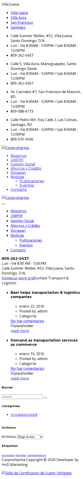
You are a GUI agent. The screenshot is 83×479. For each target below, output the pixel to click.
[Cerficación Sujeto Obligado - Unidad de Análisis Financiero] (37, 473)
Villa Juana (19, 12)
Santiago (18, 27)
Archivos (9, 436)
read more (20, 331)
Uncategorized (24, 415)
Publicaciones (31, 181)
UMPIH (17, 160)
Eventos (26, 185)
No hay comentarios (27, 320)
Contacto (19, 189)
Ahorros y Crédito (26, 168)
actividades (8, 455)
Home (7, 278)
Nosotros (18, 156)
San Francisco (22, 22)
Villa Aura (18, 17)
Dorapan (18, 173)
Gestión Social (23, 164)
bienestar (21, 455)
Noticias (17, 177)
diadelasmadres (36, 455)
